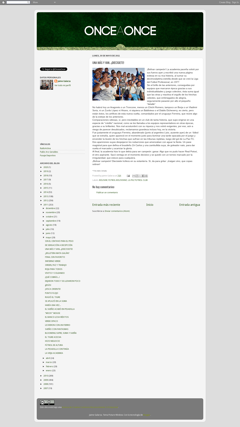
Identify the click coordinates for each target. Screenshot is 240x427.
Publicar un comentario (107, 192)
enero (49, 370)
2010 (45, 376)
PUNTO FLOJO (51, 293)
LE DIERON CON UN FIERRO (57, 325)
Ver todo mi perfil (63, 85)
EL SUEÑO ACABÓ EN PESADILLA (60, 309)
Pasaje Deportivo (48, 155)
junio (48, 233)
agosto (49, 225)
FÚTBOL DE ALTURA (54, 345)
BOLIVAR (103, 180)
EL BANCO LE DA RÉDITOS (57, 317)
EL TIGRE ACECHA (53, 337)
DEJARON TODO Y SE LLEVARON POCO (62, 281)
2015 (45, 188)
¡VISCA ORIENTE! (53, 289)
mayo (49, 237)
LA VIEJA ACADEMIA (54, 353)
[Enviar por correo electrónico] (134, 176)
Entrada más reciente (106, 204)
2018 (45, 175)
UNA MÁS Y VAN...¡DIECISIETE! (59, 249)
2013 (45, 196)
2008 (45, 384)
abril (48, 358)
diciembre (51, 208)
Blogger (146, 415)
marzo (49, 362)
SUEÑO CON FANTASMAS (56, 329)
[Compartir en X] (140, 176)
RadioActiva (45, 148)
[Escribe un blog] (137, 176)
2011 (45, 204)
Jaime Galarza (64, 81)
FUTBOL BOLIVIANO (117, 180)
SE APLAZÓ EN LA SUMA (56, 301)
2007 (45, 388)
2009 (45, 380)
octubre (50, 216)
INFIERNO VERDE (52, 261)
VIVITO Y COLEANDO (55, 273)
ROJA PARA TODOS (53, 269)
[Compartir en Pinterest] (146, 176)
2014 (45, 192)
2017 (45, 179)
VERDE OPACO (51, 321)
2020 (45, 167)
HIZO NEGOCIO (52, 341)
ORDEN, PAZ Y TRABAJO (56, 265)
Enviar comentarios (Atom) (117, 211)
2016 (45, 184)
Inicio (149, 204)
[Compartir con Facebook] (143, 176)
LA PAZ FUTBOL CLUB (138, 180)
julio (48, 229)
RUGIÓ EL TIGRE (52, 297)
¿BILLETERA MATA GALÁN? (57, 253)
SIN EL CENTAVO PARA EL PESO (59, 241)
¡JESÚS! (48, 285)
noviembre (51, 212)
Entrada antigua (189, 204)
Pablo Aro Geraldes (49, 152)
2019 (45, 171)
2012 (45, 200)
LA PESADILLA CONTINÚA (57, 349)
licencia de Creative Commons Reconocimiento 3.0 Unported (90, 407)
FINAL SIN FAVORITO (55, 257)
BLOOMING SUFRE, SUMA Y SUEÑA (61, 333)
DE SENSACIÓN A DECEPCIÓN (58, 245)
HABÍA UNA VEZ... (53, 305)
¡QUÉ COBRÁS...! (52, 277)
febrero (50, 366)
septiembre (51, 221)
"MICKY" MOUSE (52, 313)
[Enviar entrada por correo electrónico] (128, 175)
